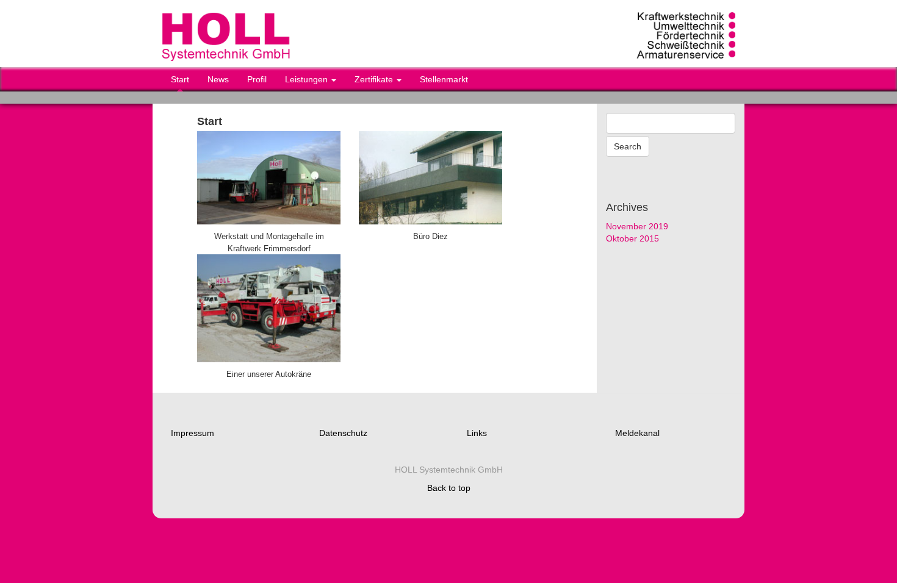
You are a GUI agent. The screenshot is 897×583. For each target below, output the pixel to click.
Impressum (192, 433)
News (218, 79)
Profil (257, 79)
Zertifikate (375, 79)
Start (180, 79)
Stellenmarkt (444, 79)
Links (477, 433)
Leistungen (307, 79)
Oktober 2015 (632, 238)
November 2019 (637, 226)
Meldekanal (637, 433)
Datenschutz (343, 433)
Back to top (448, 488)
